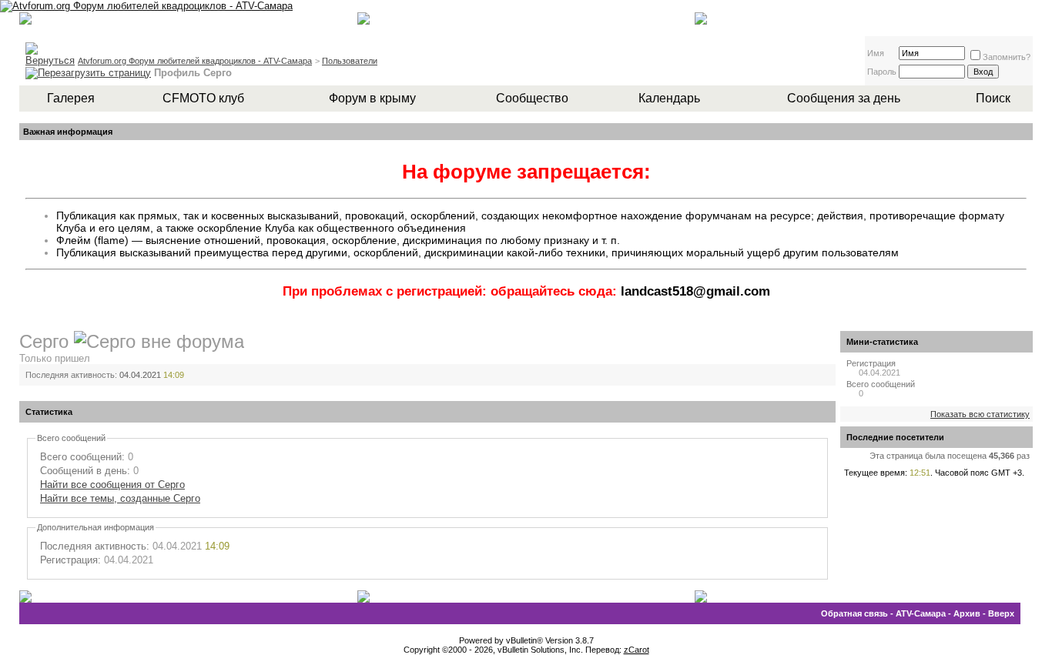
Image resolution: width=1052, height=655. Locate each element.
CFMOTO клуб (203, 98)
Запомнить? (1006, 57)
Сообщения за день (843, 98)
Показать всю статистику (980, 414)
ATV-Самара (921, 613)
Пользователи (349, 60)
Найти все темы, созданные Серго (120, 498)
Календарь (669, 98)
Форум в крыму (372, 98)
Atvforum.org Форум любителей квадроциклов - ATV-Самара (195, 60)
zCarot (636, 649)
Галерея (71, 98)
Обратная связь (854, 613)
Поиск (993, 98)
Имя (875, 53)
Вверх (1001, 613)
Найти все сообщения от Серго (112, 484)
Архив (966, 613)
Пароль (881, 71)
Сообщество (532, 98)
